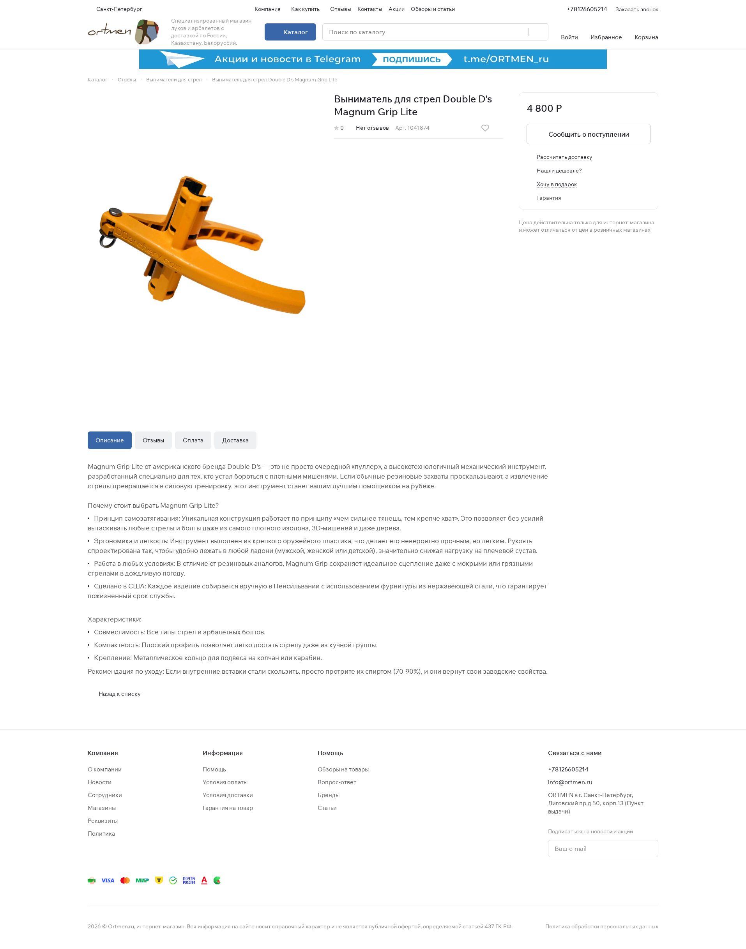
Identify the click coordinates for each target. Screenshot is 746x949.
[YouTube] (575, 880)
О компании (105, 769)
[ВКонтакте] (544, 880)
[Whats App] (591, 880)
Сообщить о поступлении (588, 134)
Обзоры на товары (343, 769)
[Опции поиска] (502, 32)
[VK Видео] (638, 880)
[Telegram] (560, 880)
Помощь (214, 769)
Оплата (193, 440)
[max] (653, 880)
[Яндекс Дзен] (607, 880)
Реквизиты (103, 820)
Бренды (328, 795)
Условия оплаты (225, 782)
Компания (103, 753)
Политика (101, 833)
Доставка (235, 440)
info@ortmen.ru (570, 782)
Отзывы (153, 440)
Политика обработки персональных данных (601, 926)
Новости (99, 782)
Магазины (102, 808)
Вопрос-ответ (337, 782)
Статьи (327, 808)
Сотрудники (105, 795)
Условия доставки (228, 795)
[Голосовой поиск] (520, 32)
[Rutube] (622, 880)
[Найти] (538, 32)
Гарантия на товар (228, 808)
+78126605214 (587, 9)
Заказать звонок (636, 9)
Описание (109, 440)
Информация (223, 753)
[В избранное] (485, 128)
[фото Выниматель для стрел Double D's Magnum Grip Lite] (203, 246)
